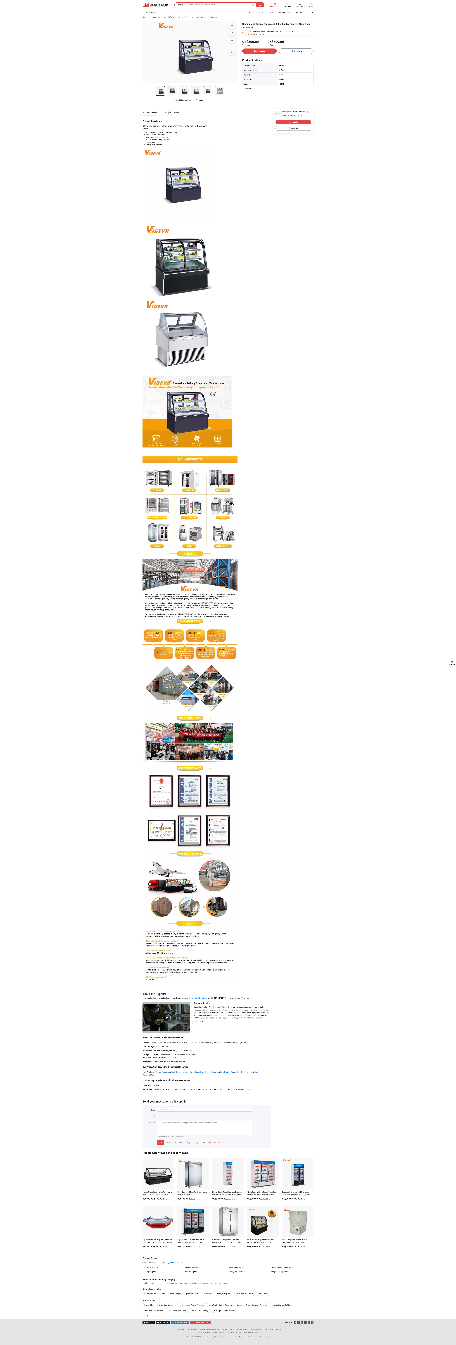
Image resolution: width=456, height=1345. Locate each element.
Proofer (257, 1072)
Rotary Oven (199, 1072)
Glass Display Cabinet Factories (220, 1305)
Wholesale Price (242, 1329)
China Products (192, 1329)
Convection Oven (187, 1072)
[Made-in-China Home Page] (155, 4)
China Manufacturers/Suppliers (209, 1329)
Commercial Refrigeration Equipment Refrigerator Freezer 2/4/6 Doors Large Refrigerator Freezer (226, 1242)
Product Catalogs (176, 1262)
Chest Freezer (263, 1294)
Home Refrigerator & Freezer (154, 1294)
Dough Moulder (247, 1072)
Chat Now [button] (298, 51)
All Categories (151, 12)
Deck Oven (175, 1072)
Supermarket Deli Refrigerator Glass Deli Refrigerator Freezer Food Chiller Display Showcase (157, 1242)
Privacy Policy (264, 1337)
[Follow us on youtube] (305, 1322)
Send (160, 1142)
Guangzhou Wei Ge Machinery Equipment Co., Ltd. (266, 31)
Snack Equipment (191, 1271)
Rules (312, 12)
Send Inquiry (259, 51)
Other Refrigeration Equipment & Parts (184, 1294)
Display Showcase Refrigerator (283, 1305)
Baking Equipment (163, 1072)
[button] (253, 5)
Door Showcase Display (199, 1311)
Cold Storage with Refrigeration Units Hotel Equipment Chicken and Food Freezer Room (295, 1242)
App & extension (284, 12)
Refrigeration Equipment (280, 1271)
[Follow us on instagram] (302, 1322)
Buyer (259, 12)
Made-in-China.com (218, 1332)
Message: (152, 1122)
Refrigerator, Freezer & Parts (178, 17)
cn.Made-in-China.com (250, 1332)
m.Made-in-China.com (234, 1332)
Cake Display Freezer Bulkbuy (224, 1311)
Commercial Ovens (149, 1267)
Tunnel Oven (235, 1072)
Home (144, 17)
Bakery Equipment (212, 1072)
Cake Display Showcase (177, 1311)
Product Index (268, 1329)
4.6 (285, 115)
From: (153, 1110)
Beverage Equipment (235, 1271)
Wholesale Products (228, 1329)
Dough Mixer (225, 1072)
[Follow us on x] (298, 1322)
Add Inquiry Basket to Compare (190, 100)
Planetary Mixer (148, 1075)
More (144, 1315)
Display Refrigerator (224, 1294)
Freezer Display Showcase (154, 1311)
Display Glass (149, 1305)
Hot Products (180, 1329)
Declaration (253, 1337)
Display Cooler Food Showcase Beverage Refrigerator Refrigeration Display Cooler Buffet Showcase (227, 1194)
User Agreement (241, 1337)
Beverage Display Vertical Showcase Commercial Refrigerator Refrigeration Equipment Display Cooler (296, 1194)
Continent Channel (256, 1329)
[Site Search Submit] (260, 4)
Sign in (311, 6)
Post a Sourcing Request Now (208, 1142)
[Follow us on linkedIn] (312, 1322)
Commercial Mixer (191, 1267)
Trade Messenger (180, 1322)
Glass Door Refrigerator (168, 1305)
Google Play (163, 1322)
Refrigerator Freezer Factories (193, 1305)
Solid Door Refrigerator (244, 1294)
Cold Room (208, 1294)
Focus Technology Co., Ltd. (211, 1337)
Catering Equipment (149, 1271)
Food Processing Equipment (281, 1267)
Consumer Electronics (158, 17)
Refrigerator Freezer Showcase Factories (252, 1305)
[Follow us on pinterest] (309, 1322)
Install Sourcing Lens (201, 1322)
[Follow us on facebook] (295, 1322)
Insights (278, 1329)
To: (154, 1116)
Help (271, 12)
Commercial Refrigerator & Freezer (204, 17)
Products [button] (180, 4)
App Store (148, 1322)
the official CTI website (198, 998)
